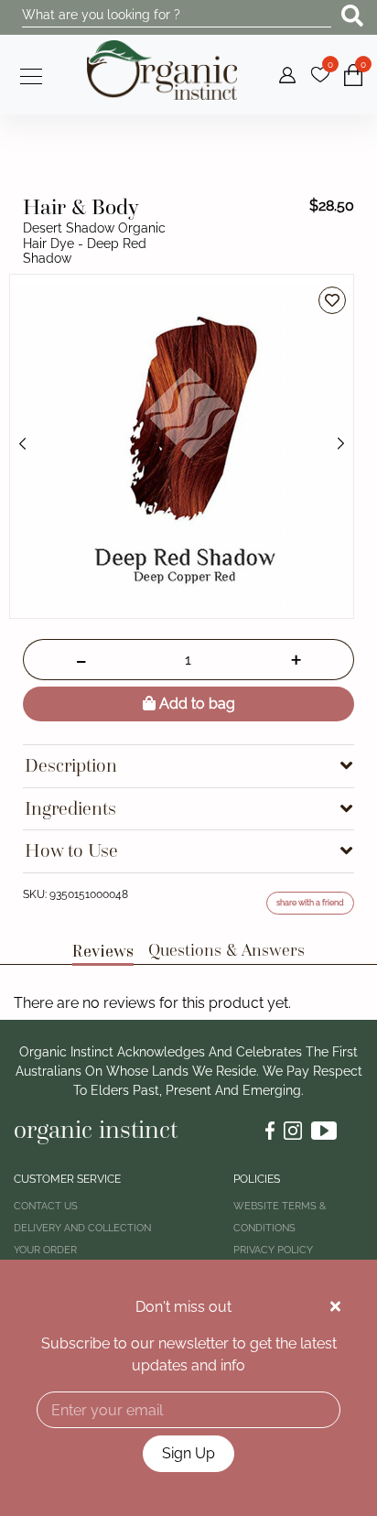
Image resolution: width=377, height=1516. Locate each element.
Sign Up (188, 1453)
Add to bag (195, 703)
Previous (23, 444)
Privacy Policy (273, 1250)
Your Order (45, 1250)
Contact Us (46, 1206)
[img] (335, 1306)
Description (71, 765)
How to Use (71, 850)
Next (340, 444)
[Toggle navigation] (25, 74)
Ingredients (70, 808)
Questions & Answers (226, 949)
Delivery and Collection (82, 1228)
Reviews (103, 950)
